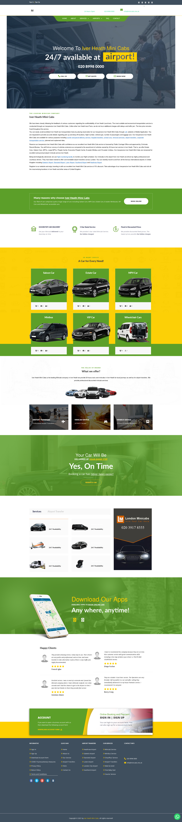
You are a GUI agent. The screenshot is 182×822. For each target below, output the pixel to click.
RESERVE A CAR (91, 482)
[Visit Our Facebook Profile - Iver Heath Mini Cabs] (142, 2)
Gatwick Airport (47, 162)
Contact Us (66, 770)
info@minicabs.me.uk (131, 11)
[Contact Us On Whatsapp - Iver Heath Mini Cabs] (138, 2)
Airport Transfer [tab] (56, 511)
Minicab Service (110, 749)
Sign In (33, 749)
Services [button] (83, 18)
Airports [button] (96, 18)
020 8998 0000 (109, 11)
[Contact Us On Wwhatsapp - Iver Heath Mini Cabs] (31, 780)
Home (64, 18)
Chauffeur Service (111, 758)
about (73, 18)
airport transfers (130, 137)
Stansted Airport (59, 162)
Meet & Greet (109, 766)
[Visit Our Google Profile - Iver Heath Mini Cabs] (145, 2)
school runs (108, 137)
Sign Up (34, 754)
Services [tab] (37, 511)
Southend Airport (81, 162)
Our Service (67, 758)
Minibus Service (110, 754)
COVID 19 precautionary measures (43, 762)
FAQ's (65, 766)
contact (116, 18)
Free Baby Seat (110, 770)
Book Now (120, 76)
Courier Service (110, 774)
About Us (66, 754)
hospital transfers (97, 137)
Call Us (63, 76)
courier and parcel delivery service (78, 137)
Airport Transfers (69, 762)
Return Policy (36, 770)
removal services (119, 137)
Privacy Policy (36, 766)
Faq (107, 18)
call (126, 132)
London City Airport (91, 766)
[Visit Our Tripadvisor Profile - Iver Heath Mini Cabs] (148, 2)
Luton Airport (70, 162)
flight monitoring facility (65, 157)
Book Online (136, 201)
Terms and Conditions (39, 774)
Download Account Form (49, 729)
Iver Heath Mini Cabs (91, 818)
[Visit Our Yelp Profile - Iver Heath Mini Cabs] (152, 2)
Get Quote (92, 76)
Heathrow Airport (96, 162)
